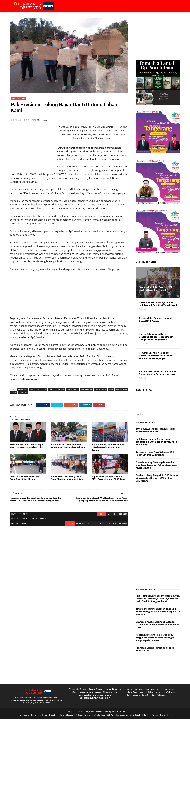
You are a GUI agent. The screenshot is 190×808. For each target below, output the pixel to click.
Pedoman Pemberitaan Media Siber (90, 715)
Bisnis (163, 715)
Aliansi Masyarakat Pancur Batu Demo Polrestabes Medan (25, 477)
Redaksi (26, 715)
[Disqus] (69, 563)
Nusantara (60, 389)
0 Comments (42, 120)
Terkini (13, 392)
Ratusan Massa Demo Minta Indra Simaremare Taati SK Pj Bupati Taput (68, 446)
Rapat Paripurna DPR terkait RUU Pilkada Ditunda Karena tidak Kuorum (108, 447)
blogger (123, 514)
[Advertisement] (69, 292)
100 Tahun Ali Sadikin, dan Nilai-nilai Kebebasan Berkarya (155, 430)
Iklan (45, 715)
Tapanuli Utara (121, 389)
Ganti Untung (18, 98)
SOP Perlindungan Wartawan (119, 715)
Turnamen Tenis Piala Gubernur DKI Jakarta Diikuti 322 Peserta (155, 453)
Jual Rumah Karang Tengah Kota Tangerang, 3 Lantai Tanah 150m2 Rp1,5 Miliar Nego (157, 441)
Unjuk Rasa (23, 392)
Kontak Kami (36, 715)
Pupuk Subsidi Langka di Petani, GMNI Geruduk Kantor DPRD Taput (108, 477)
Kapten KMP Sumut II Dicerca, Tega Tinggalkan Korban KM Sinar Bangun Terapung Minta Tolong (155, 637)
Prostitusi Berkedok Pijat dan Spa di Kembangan (155, 649)
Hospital (170, 715)
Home (19, 715)
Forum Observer (67, 715)
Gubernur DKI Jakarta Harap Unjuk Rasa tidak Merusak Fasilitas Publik (27, 446)
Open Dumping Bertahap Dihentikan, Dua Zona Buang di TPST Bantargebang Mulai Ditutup (156, 465)
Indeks (32, 389)
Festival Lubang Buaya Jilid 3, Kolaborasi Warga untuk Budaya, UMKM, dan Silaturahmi (157, 478)
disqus (101, 514)
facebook (111, 514)
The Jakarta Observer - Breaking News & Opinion (105, 711)
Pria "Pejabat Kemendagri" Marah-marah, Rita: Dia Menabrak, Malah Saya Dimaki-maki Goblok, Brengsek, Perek (158, 598)
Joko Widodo (41, 389)
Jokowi (51, 389)
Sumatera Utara (100, 389)
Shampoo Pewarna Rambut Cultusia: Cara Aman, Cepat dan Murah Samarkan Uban (157, 624)
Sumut (111, 389)
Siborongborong (86, 389)
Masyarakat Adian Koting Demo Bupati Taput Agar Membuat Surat (67, 477)
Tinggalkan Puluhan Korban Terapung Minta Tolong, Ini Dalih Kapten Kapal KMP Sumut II (158, 611)
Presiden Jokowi (72, 389)
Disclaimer (54, 715)
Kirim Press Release (150, 715)
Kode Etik (137, 715)
